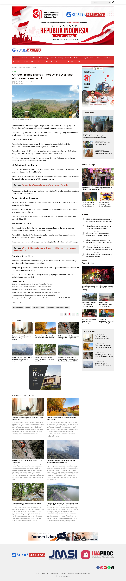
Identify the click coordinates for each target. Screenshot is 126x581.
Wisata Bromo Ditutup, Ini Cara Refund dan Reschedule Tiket (99, 255)
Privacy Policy (54, 573)
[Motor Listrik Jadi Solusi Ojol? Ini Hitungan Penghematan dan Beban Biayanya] (88, 144)
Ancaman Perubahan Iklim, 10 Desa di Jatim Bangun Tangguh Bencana (98, 227)
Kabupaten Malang (56, 58)
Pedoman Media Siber (83, 573)
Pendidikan (72, 62)
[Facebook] (98, 567)
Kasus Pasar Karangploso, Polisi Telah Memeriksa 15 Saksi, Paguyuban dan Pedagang (106, 304)
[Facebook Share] (61, 314)
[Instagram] (101, 567)
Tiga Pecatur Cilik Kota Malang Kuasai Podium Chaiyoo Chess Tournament (97, 188)
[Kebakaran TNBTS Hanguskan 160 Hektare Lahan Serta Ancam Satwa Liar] (22, 350)
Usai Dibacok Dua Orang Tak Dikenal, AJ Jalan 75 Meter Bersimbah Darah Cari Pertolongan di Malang (97, 287)
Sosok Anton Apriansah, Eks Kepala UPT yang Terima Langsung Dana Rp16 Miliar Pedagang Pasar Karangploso (99, 220)
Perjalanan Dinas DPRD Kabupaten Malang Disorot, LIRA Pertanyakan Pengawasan (97, 234)
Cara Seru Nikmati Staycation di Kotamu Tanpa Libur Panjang (32, 284)
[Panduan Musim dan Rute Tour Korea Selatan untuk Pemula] (45, 328)
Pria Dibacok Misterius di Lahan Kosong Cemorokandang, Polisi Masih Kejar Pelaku (89, 304)
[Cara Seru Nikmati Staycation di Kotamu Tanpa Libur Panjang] (22, 328)
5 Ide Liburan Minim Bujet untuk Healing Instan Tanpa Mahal (31, 289)
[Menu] (13, 2)
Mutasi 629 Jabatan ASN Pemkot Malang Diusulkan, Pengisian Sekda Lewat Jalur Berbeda (103, 152)
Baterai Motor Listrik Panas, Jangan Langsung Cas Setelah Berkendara (95, 136)
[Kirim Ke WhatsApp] (77, 314)
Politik (26, 62)
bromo (27, 308)
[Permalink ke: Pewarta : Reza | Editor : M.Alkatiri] (13, 82)
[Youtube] (105, 567)
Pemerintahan (17, 62)
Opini (98, 58)
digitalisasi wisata (38, 308)
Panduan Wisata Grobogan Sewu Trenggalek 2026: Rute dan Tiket (33, 295)
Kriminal (80, 62)
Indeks (38, 573)
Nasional (24, 58)
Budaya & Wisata (87, 58)
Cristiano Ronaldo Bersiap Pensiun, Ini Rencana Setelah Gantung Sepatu (88, 204)
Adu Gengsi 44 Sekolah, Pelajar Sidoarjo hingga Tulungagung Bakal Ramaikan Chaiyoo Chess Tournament (105, 204)
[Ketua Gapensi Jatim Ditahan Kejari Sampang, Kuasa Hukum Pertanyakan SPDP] (89, 313)
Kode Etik (45, 573)
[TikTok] (112, 567)
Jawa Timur (33, 58)
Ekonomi (54, 62)
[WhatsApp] (109, 567)
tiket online (50, 308)
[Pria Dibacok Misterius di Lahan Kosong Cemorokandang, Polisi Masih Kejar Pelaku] (89, 297)
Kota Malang (43, 58)
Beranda (16, 58)
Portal (76, 58)
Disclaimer (71, 573)
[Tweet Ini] (65, 314)
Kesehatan (62, 62)
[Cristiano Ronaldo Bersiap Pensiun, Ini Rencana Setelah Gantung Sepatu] (89, 196)
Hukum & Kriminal (36, 62)
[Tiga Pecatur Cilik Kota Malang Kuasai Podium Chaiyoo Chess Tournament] (98, 177)
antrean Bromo (18, 308)
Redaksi (63, 573)
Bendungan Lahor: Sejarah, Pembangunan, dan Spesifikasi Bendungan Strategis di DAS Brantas (43, 298)
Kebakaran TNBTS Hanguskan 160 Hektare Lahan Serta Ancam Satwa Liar (36, 292)
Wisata (14, 71)
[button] (109, 2)
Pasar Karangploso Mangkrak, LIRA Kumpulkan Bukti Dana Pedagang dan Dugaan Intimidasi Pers (99, 241)
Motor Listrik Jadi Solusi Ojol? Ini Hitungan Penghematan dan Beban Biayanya (103, 143)
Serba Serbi (106, 58)
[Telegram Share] (73, 314)
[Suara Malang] (26, 50)
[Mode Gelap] (113, 2)
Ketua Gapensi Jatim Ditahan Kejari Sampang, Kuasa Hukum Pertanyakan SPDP (89, 321)
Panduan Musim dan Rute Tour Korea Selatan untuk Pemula (31, 287)
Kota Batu (68, 58)
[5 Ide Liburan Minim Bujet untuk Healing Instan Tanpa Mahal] (68, 328)
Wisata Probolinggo (62, 308)
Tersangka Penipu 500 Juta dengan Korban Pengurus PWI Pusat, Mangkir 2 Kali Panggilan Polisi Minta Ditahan (99, 248)
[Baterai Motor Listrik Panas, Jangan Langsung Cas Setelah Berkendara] (98, 124)
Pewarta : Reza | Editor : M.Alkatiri (25, 82)
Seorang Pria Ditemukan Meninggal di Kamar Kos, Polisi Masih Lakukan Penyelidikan (106, 321)
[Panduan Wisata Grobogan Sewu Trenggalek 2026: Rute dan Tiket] (45, 350)
